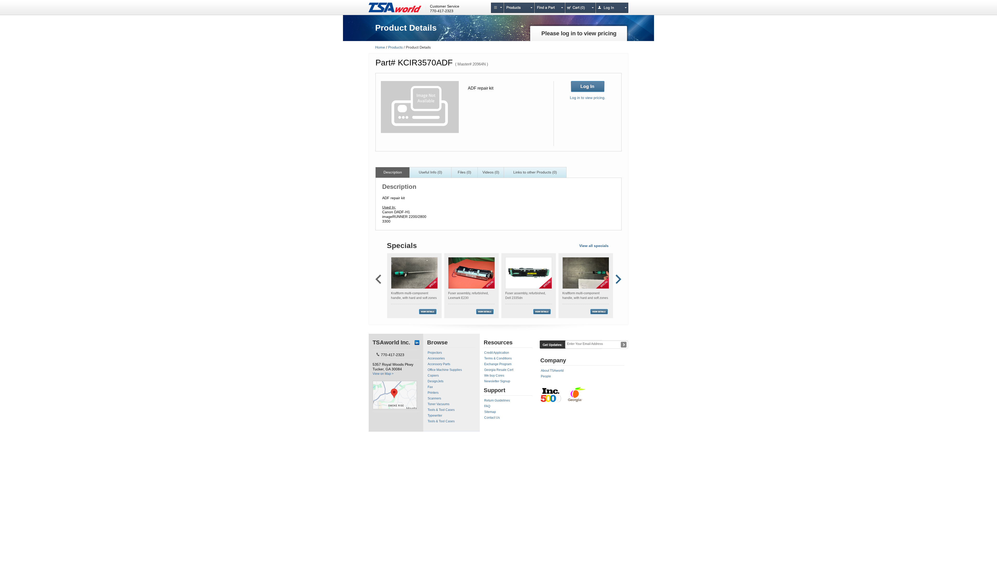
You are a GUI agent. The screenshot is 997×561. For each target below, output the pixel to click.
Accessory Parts (439, 364)
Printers (433, 393)
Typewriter (435, 415)
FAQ (487, 406)
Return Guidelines (497, 400)
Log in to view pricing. (587, 98)
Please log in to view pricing (578, 33)
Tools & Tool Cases (441, 410)
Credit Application (496, 353)
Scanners (434, 398)
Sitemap (490, 412)
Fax (430, 387)
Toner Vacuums (438, 404)
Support (494, 390)
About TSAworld (552, 370)
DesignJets (435, 381)
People (546, 376)
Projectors (435, 353)
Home (380, 47)
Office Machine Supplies (445, 370)
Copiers (433, 375)
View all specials (594, 246)
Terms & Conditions (498, 358)
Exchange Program (497, 364)
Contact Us (492, 417)
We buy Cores (494, 375)
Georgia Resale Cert (498, 370)
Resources (498, 342)
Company (553, 360)
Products (395, 47)
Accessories (436, 358)
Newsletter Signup (497, 381)
